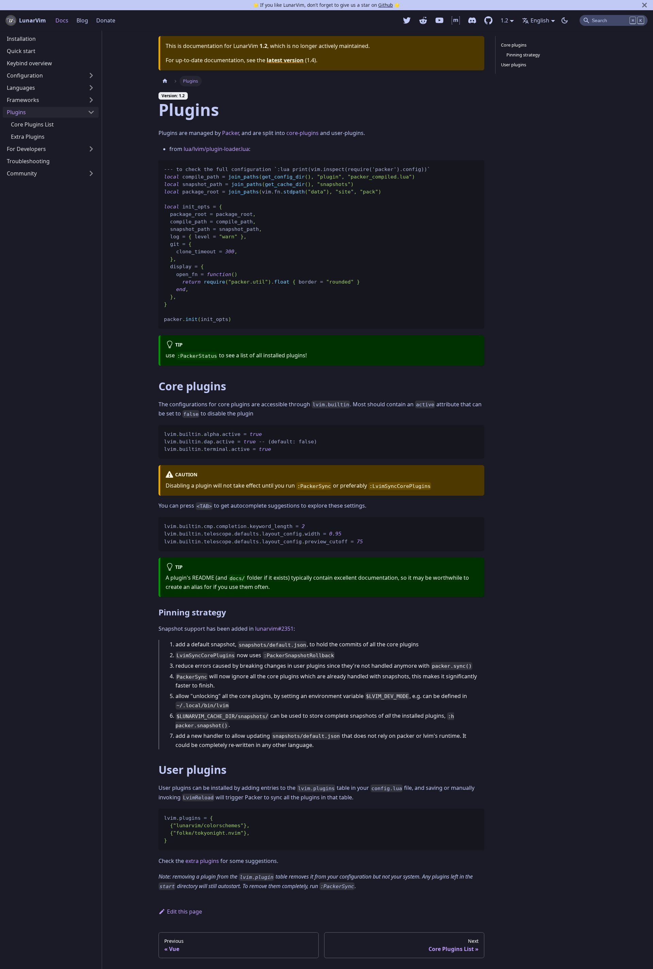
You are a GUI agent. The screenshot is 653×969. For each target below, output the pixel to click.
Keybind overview (29, 63)
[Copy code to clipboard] (476, 168)
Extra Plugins (28, 136)
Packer (230, 133)
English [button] (540, 20)
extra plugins (202, 861)
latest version (285, 60)
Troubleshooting (28, 161)
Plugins (16, 112)
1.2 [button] (504, 20)
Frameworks (23, 100)
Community (22, 173)
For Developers (26, 149)
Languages (21, 87)
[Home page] (164, 81)
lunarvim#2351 (274, 628)
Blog (82, 20)
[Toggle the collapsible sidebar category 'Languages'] (91, 87)
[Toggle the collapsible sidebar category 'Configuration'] (91, 75)
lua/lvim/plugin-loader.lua (216, 149)
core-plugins (302, 133)
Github (385, 5)
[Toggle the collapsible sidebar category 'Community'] (91, 173)
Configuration (25, 75)
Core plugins (513, 45)
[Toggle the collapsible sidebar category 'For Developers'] (91, 148)
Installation (21, 38)
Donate (105, 20)
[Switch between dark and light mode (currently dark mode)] (564, 20)
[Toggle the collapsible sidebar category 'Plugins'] (91, 112)
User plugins (513, 65)
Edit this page (184, 911)
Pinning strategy (523, 55)
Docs (61, 20)
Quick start (21, 51)
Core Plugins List (32, 124)
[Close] (644, 5)
